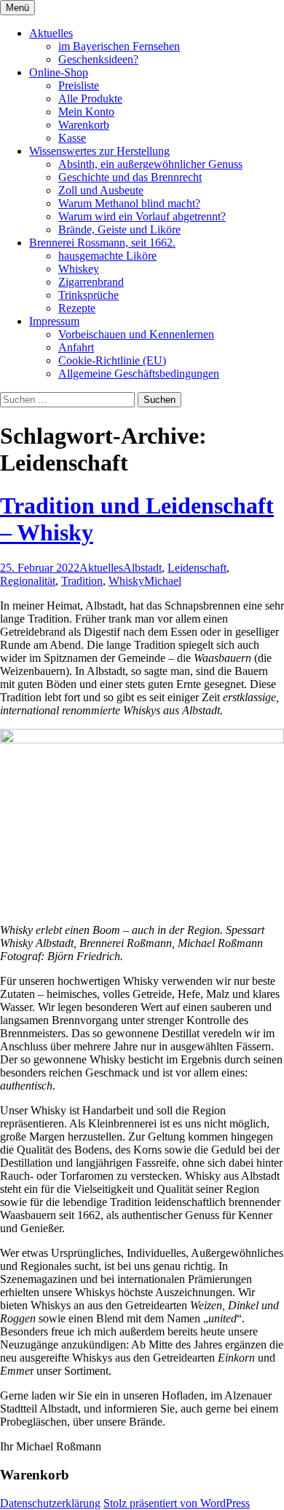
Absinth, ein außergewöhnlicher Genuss (150, 164)
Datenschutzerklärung (50, 1503)
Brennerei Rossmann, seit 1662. (102, 242)
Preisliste (78, 85)
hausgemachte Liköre (107, 255)
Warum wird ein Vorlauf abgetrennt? (142, 216)
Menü (17, 7)
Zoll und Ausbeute (100, 190)
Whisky (126, 581)
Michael (162, 581)
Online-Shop (58, 72)
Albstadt (142, 568)
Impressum (54, 321)
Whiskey (78, 269)
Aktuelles (51, 33)
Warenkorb (83, 125)
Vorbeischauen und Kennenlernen (136, 334)
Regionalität (27, 581)
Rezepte (76, 308)
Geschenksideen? (98, 59)
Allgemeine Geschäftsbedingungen (138, 373)
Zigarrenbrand (91, 282)
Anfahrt (76, 347)
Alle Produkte (90, 98)
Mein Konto (86, 111)
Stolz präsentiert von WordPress (176, 1503)
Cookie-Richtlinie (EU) (112, 360)
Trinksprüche (88, 295)
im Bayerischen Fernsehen (119, 46)
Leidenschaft (196, 568)
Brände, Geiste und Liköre (119, 229)
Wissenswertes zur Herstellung (99, 151)
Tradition (82, 581)
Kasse (72, 138)
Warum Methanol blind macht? (129, 203)
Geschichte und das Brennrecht (130, 177)
